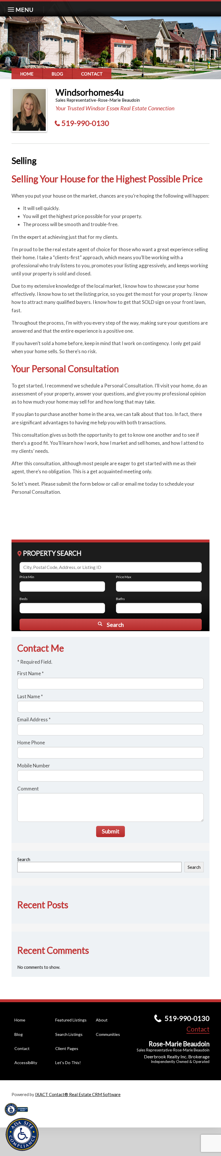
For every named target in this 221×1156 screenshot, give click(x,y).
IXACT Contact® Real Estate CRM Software (78, 1094)
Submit (110, 831)
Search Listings (69, 1034)
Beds (24, 599)
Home (26, 73)
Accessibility (25, 1062)
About (102, 1019)
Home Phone (31, 742)
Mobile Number (33, 766)
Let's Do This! (68, 1062)
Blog (57, 73)
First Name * (30, 673)
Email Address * (34, 719)
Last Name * (30, 696)
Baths (120, 599)
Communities (108, 1034)
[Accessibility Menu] (22, 1134)
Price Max (123, 577)
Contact (92, 73)
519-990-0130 (85, 123)
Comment (28, 789)
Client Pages (66, 1048)
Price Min (27, 577)
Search (23, 859)
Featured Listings (71, 1019)
